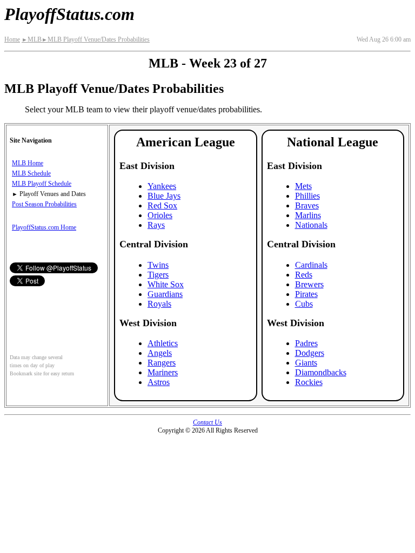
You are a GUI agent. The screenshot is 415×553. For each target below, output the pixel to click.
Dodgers (309, 353)
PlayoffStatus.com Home (44, 227)
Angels (160, 353)
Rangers (162, 362)
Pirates (306, 294)
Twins (158, 264)
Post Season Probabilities (44, 204)
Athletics (163, 343)
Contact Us (207, 422)
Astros (159, 382)
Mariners (163, 372)
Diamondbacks (320, 372)
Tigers (158, 274)
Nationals (311, 225)
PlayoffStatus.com (69, 14)
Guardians (165, 294)
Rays (156, 225)
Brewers (309, 284)
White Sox (166, 284)
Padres (306, 343)
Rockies (309, 382)
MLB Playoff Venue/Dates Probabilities (96, 39)
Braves (307, 205)
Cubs (304, 303)
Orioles (160, 215)
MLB (32, 39)
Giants (306, 362)
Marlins (308, 215)
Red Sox (162, 205)
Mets (303, 186)
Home (12, 39)
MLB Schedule (31, 173)
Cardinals (311, 264)
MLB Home (27, 163)
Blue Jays (164, 195)
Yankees (162, 186)
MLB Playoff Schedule (41, 183)
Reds (303, 274)
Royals (159, 303)
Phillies (307, 195)
